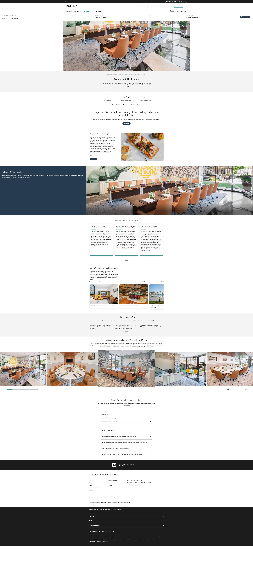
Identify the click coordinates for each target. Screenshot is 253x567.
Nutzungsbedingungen (107, 539)
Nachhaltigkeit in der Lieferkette (95, 541)
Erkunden (93, 159)
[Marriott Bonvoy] (185, 1)
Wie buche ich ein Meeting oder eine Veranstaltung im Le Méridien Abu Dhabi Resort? (121, 454)
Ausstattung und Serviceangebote (131, 104)
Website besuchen (127, 502)
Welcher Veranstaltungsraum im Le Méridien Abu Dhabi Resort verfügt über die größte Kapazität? (124, 442)
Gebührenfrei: (135, 484)
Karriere (100, 539)
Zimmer (147, 6)
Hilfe (107, 541)
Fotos (186, 6)
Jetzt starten (126, 123)
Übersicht (142, 6)
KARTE (172, 11)
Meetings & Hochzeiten (178, 6)
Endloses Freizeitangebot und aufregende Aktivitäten (161, 306)
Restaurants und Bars (160, 6)
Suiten (152, 6)
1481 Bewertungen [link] (98, 11)
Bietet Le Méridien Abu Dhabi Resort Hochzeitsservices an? (115, 448)
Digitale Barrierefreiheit (151, 539)
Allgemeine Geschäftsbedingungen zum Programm (122, 539)
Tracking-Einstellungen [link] (93, 539)
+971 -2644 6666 (182, 11)
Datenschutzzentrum (136, 539)
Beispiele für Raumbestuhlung (108, 418)
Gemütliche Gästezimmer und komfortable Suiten (103, 306)
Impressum (110, 485)
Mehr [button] (128, 86)
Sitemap (103, 541)
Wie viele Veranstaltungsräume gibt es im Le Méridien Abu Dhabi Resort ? (119, 436)
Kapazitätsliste (116, 104)
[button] (173, 2)
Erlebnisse (169, 6)
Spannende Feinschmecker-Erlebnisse (130, 306)
